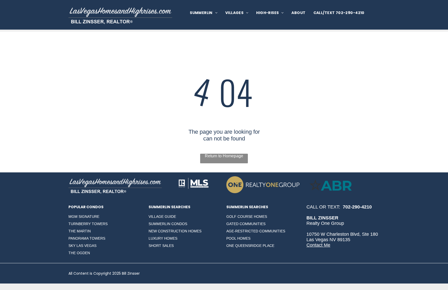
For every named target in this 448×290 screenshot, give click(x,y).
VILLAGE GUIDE (162, 216)
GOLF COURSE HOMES (246, 216)
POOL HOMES (238, 238)
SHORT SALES (161, 246)
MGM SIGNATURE (83, 216)
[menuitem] (203, 13)
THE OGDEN (79, 253)
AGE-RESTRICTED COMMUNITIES (255, 231)
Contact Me (318, 245)
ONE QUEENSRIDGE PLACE (250, 246)
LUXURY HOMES (163, 238)
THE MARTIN (79, 231)
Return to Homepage (224, 156)
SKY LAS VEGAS (82, 246)
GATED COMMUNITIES (245, 224)
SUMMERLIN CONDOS (168, 224)
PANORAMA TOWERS (86, 238)
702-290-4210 (357, 207)
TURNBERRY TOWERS (88, 224)
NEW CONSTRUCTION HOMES (175, 231)
